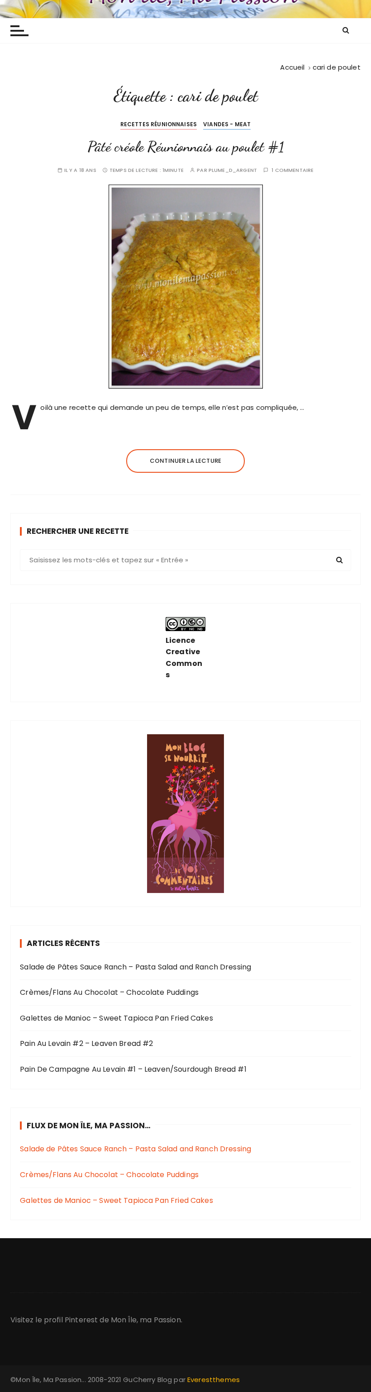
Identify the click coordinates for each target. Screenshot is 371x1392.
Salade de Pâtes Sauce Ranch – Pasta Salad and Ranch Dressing (135, 967)
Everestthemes (213, 1379)
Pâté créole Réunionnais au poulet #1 (185, 146)
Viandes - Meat (227, 124)
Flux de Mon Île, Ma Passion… (89, 1125)
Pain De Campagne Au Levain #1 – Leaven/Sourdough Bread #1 (133, 1069)
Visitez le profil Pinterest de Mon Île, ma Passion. (96, 1320)
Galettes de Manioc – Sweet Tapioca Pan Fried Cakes (116, 1018)
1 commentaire (292, 170)
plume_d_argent (233, 170)
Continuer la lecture (185, 460)
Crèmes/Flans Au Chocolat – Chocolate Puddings (109, 992)
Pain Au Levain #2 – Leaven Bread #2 (86, 1043)
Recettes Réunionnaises (158, 124)
